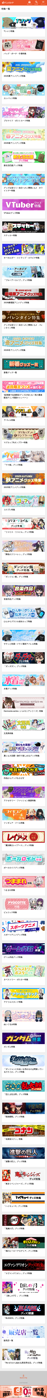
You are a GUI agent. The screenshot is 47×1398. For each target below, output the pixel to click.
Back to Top (23, 1377)
